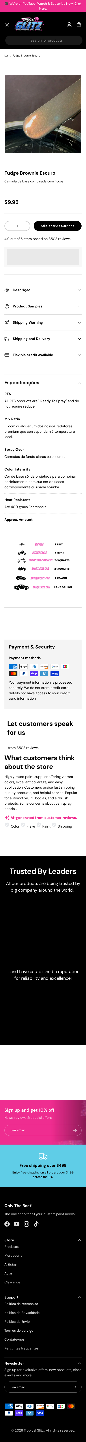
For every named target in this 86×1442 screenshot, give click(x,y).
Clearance (17, 97)
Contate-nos (14, 1339)
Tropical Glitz (34, 1430)
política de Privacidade (22, 1313)
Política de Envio (17, 1321)
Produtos (11, 1246)
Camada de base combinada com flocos (33, 181)
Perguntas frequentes (21, 1348)
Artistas (15, 64)
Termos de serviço (18, 1330)
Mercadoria (13, 1255)
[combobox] (43, 40)
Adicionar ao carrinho (58, 226)
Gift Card (16, 140)
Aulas (8, 1273)
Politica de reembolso (21, 1304)
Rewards (15, 129)
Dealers (14, 119)
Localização (18, 150)
